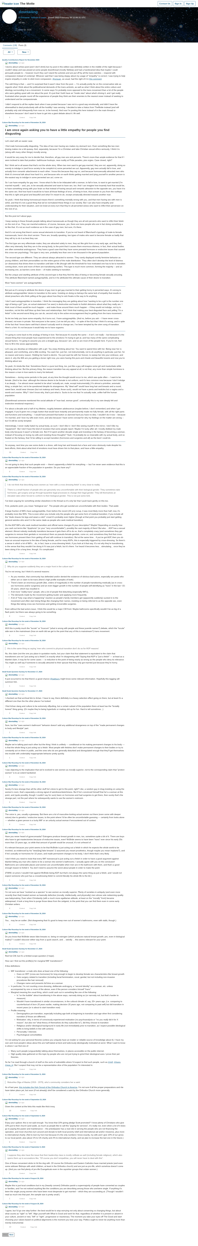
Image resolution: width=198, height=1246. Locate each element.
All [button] (9, 52)
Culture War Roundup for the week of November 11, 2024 (23, 1074)
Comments (10, 45)
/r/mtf (110, 1062)
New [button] (24, 52)
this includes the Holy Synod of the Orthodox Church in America (48, 1087)
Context (22, 117)
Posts (22, 45)
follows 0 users (38, 17)
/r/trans (117, 1062)
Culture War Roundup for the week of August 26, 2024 (22, 1178)
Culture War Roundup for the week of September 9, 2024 (23, 1116)
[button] (11, 63)
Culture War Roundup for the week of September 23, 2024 (24, 1099)
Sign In (178, 3)
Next (11, 1235)
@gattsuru (55, 679)
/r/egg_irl (9, 1065)
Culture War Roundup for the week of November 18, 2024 (24, 122)
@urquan (56, 79)
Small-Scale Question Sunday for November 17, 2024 (22, 672)
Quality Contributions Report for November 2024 (20, 60)
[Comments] (155, 4)
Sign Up (190, 3)
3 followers (24, 17)
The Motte (27, 3)
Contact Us (164, 3)
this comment (95, 79)
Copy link (32, 117)
